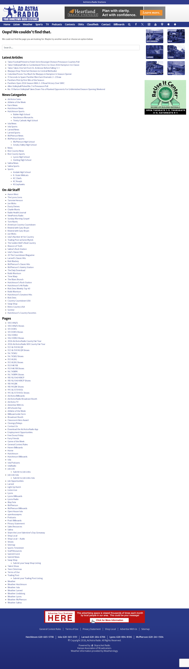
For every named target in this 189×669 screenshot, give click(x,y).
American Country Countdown (22, 225)
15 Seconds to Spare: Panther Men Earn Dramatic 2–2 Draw (34, 77)
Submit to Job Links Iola (24, 478)
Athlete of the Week (17, 102)
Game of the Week (16, 441)
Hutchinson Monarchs (23, 117)
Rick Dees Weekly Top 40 (19, 288)
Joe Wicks (12, 203)
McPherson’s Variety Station (21, 267)
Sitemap (11, 545)
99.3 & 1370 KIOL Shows (18, 393)
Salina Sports (13, 166)
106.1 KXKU (13, 335)
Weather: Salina (15, 602)
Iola (9, 459)
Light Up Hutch (14, 487)
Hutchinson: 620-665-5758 (40, 637)
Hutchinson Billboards (17, 456)
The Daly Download (16, 270)
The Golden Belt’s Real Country (22, 243)
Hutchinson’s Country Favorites (22, 313)
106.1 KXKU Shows (16, 338)
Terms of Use (14, 572)
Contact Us (13, 426)
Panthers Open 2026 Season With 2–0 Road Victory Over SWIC (36, 83)
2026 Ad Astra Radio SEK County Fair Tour (26, 344)
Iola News (12, 123)
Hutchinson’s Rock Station (20, 282)
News (10, 148)
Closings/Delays (15, 423)
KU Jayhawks (19, 184)
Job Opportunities (16, 481)
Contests (70, 24)
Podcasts (57, 24)
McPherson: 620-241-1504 (149, 637)
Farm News (13, 105)
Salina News (13, 163)
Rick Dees (12, 297)
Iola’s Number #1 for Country (21, 237)
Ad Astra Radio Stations (94, 2)
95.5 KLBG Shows (15, 362)
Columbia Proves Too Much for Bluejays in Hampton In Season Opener (40, 74)
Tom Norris (13, 221)
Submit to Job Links (22, 472)
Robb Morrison (14, 273)
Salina (10, 529)
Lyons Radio (13, 499)
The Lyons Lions (15, 197)
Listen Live (12, 490)
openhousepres (15, 514)
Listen (16, 24)
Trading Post (13, 575)
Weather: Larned (15, 590)
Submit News (14, 557)
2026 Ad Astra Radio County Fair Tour (24, 341)
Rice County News (16, 151)
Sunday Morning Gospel (18, 218)
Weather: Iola (14, 587)
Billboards (118, 24)
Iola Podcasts (14, 463)
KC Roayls (17, 181)
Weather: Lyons (15, 596)
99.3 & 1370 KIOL (15, 390)
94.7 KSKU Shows (16, 356)
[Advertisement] (115, 12)
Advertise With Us (16, 405)
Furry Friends (13, 438)
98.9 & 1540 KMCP (16, 377)
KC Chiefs (17, 178)
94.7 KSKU (12, 353)
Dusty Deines (14, 206)
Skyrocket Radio (102, 645)
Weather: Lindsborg (16, 593)
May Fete (12, 502)
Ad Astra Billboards (16, 396)
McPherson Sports (16, 139)
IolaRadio (12, 466)
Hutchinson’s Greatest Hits (20, 294)
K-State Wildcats (21, 175)
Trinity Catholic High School (25, 120)
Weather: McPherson (17, 599)
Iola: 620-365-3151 (67, 637)
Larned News (13, 129)
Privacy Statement (16, 523)
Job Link (11, 469)
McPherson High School (24, 142)
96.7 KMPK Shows (16, 374)
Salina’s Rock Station (17, 249)
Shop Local (12, 536)
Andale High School (22, 172)
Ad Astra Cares (14, 99)
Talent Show (13, 566)
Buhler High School (21, 114)
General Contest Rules (18, 444)
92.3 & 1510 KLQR (15, 347)
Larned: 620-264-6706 (93, 637)
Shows (11, 542)
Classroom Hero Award (18, 420)
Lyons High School (21, 157)
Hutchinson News (16, 108)
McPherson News (15, 135)
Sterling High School (22, 160)
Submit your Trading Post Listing (28, 578)
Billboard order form (17, 414)
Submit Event (14, 554)
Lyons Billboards (15, 496)
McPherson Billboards (17, 508)
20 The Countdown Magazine (21, 255)
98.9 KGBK (12, 383)
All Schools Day (14, 408)
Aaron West (13, 194)
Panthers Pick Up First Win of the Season (26, 80)
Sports (39, 24)
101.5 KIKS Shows (15, 332)
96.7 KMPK (13, 371)
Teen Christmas (15, 569)
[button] (129, 24)
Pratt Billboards (15, 520)
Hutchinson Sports (16, 111)
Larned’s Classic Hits (17, 258)
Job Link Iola (13, 475)
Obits (81, 24)
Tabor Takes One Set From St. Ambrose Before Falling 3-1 (33, 68)
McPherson (13, 505)
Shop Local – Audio (16, 539)
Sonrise (11, 310)
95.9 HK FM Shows (16, 368)
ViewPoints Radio (15, 215)
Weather (27, 24)
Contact (105, 24)
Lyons (10, 493)
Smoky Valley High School (25, 145)
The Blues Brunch (15, 279)
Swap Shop (12, 304)
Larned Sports (14, 132)
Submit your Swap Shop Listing (27, 563)
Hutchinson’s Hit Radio (18, 285)
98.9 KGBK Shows (16, 387)
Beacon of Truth (15, 246)
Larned (11, 484)
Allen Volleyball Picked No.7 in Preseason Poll (28, 86)
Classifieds (92, 24)
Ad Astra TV (13, 402)
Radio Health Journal (17, 212)
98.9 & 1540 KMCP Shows (19, 380)
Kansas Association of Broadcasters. (94, 648)
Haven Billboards (15, 447)
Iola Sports (12, 126)
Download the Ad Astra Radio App (23, 429)
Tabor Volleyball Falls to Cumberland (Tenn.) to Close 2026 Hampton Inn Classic (43, 65)
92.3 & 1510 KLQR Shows (18, 350)
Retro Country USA (16, 307)
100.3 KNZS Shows (16, 326)
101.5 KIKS (12, 329)
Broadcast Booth (15, 417)
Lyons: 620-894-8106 (121, 637)
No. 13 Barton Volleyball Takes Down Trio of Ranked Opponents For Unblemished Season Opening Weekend (56, 89)
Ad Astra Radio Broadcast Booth (22, 399)
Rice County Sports (16, 154)
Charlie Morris (14, 209)
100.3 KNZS (13, 323)
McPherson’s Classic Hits (19, 264)
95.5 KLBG (12, 359)
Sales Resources (15, 526)
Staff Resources (15, 551)
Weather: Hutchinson (17, 584)
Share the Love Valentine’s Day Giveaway (26, 532)
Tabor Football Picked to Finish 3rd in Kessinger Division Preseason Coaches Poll (43, 62)
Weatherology (111, 651)
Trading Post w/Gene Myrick (20, 240)
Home (6, 24)
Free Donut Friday (16, 435)
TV (47, 24)
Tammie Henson (15, 200)
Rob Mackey (13, 261)
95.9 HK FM (13, 365)
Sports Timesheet (16, 548)
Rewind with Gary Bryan (18, 228)
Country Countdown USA (19, 301)
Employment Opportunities (20, 432)
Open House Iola (15, 511)
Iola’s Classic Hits (15, 252)
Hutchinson (13, 453)
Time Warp (12, 276)
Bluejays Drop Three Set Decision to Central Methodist (32, 71)
